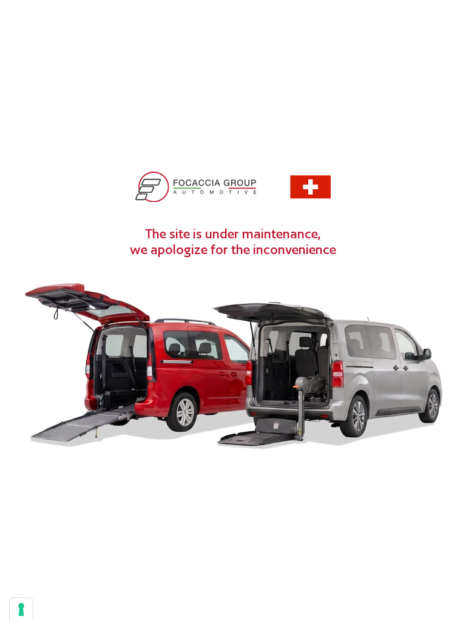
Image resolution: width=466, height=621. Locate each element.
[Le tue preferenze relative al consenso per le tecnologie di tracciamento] (21, 609)
